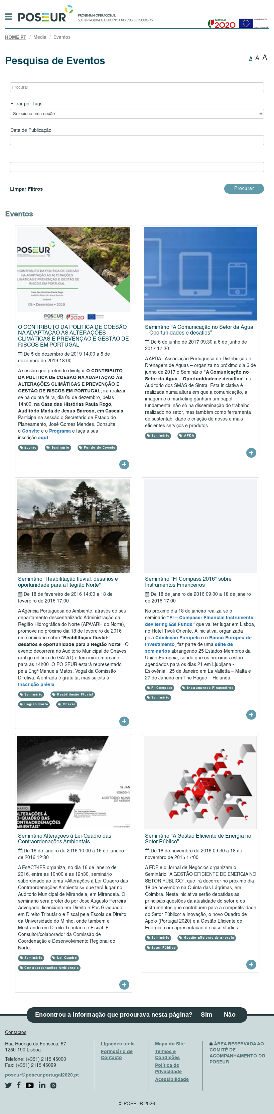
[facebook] (19, 1085)
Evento (29, 447)
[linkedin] (42, 1085)
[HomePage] (44, 11)
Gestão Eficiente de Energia (208, 937)
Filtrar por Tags (26, 104)
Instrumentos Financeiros (210, 687)
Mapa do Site (170, 1044)
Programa (60, 431)
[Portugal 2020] (220, 20)
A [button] (250, 58)
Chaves (68, 704)
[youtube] (30, 1085)
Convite (31, 431)
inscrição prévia (36, 684)
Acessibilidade (172, 1079)
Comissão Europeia (177, 638)
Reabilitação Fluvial (74, 694)
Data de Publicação (30, 130)
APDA (188, 435)
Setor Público (163, 947)
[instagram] (53, 1086)
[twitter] (8, 1085)
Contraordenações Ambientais (51, 967)
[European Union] (252, 20)
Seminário (60, 447)
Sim (206, 1015)
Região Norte (35, 704)
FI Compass (161, 687)
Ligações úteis (118, 1044)
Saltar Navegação (173, 3)
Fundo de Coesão (99, 447)
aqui (43, 438)
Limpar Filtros (26, 189)
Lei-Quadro (66, 957)
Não (230, 1015)
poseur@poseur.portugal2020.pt (42, 1075)
